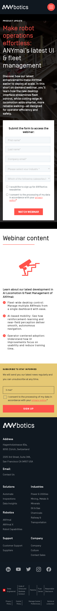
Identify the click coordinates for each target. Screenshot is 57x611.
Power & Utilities (39, 494)
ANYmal (7, 519)
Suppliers (8, 550)
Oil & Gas (35, 508)
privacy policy (39, 400)
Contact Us (9, 474)
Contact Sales (38, 555)
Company (36, 545)
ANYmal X (8, 524)
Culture (35, 550)
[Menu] (51, 7)
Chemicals (36, 513)
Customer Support (12, 545)
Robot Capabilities (12, 529)
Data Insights (10, 503)
